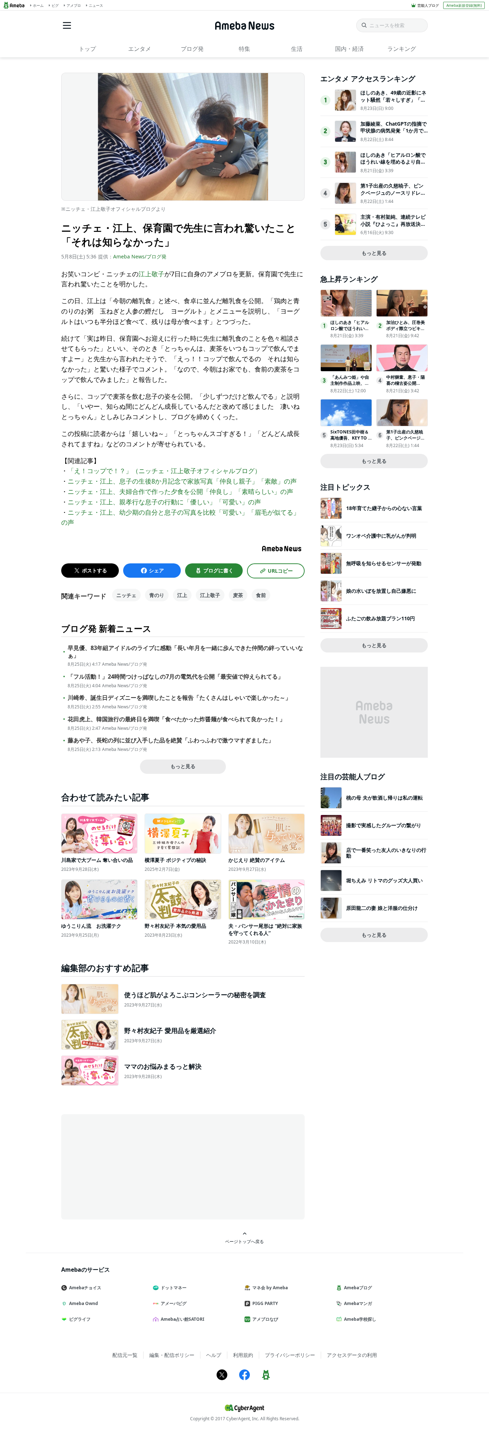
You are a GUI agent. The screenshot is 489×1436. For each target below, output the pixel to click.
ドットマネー (174, 1288)
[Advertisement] (125, 1166)
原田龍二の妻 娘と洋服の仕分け (382, 907)
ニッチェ (126, 595)
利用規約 (243, 1355)
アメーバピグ (174, 1303)
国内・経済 (349, 49)
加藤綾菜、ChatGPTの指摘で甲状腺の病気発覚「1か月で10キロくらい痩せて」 (393, 130)
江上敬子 (151, 274)
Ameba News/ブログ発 (139, 256)
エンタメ (139, 49)
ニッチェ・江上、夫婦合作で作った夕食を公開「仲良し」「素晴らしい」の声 (180, 491)
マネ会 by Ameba (270, 1288)
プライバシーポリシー (290, 1355)
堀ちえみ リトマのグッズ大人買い (384, 880)
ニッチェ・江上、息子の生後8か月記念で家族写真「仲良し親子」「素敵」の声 (182, 481)
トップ (87, 49)
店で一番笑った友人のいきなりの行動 (386, 852)
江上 (182, 595)
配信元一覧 (124, 1355)
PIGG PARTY (265, 1303)
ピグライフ (80, 1319)
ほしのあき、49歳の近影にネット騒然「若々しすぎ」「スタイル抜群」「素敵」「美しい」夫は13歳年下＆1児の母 (393, 103)
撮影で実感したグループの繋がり (383, 825)
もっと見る (182, 766)
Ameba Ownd (83, 1303)
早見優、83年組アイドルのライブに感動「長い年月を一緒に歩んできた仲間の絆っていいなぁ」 (185, 651)
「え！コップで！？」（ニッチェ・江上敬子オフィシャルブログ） (164, 470)
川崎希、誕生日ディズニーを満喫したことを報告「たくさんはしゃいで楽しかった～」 (179, 698)
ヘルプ (213, 1355)
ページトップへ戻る (244, 1241)
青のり (156, 595)
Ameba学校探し (360, 1319)
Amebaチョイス (85, 1288)
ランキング (401, 49)
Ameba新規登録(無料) (464, 5)
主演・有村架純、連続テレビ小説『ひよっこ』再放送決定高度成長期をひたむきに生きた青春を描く (393, 227)
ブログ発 (192, 49)
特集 (244, 49)
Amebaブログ (358, 1288)
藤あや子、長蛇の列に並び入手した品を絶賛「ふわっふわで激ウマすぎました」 (171, 740)
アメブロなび (265, 1319)
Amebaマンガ (358, 1303)
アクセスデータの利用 (352, 1355)
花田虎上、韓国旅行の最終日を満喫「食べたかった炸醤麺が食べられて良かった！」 (176, 719)
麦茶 (238, 595)
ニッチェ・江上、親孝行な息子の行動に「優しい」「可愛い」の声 (164, 502)
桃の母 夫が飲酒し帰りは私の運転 (384, 797)
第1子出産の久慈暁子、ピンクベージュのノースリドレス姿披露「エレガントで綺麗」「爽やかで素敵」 (393, 196)
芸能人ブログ (428, 5)
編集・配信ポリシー (171, 1355)
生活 (296, 49)
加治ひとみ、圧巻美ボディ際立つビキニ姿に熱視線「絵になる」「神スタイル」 (405, 331)
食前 (261, 595)
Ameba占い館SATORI (182, 1319)
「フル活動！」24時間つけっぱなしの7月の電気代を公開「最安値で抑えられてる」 (176, 676)
